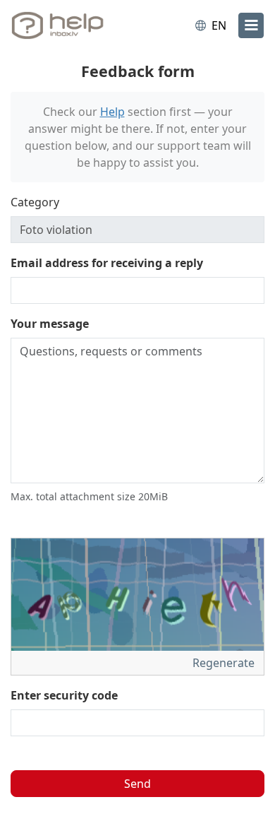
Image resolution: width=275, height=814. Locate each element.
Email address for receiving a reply (107, 263)
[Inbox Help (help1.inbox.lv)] (69, 25)
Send (137, 783)
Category (35, 202)
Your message (50, 323)
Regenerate (224, 663)
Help (112, 111)
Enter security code (64, 695)
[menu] (251, 25)
